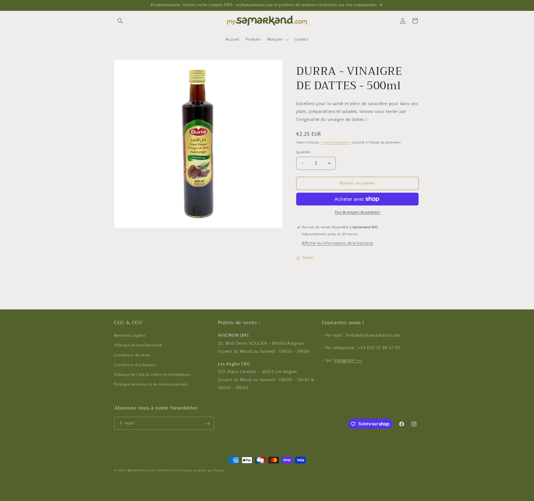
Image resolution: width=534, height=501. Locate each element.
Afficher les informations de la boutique (337, 243)
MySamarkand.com (141, 470)
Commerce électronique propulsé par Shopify (190, 470)
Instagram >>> (348, 360)
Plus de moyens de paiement (357, 212)
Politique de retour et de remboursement (150, 385)
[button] (120, 21)
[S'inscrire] (208, 423)
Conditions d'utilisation (135, 365)
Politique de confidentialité (138, 345)
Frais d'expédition (335, 142)
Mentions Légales (129, 336)
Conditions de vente (132, 355)
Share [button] (308, 258)
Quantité (303, 152)
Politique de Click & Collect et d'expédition (152, 375)
